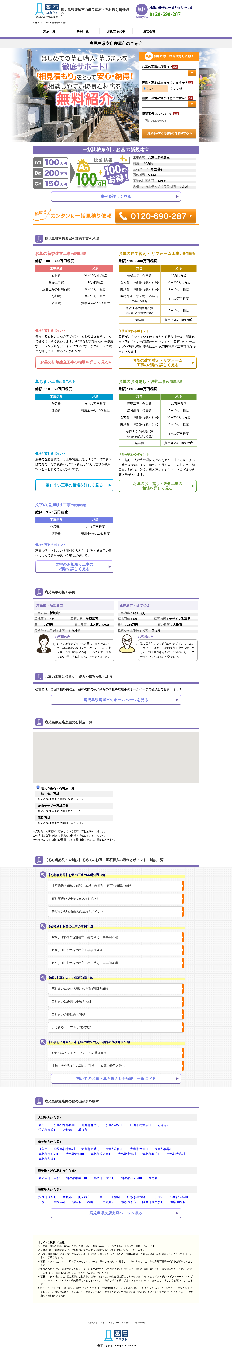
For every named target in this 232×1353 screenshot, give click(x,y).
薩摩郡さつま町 (153, 1202)
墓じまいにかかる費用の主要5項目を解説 (80, 988)
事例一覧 (83, 31)
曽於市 (67, 1130)
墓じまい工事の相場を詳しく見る (74, 485)
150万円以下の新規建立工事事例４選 (77, 950)
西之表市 (154, 1178)
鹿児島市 (60, 1202)
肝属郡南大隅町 (140, 1125)
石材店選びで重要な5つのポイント (75, 898)
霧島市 (76, 1202)
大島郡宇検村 (127, 1154)
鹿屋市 (43, 1125)
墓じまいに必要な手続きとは (71, 1001)
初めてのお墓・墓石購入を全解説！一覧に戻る (116, 1078)
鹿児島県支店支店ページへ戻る (116, 1213)
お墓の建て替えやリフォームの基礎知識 (79, 1053)
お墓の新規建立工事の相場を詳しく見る (74, 362)
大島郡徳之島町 (101, 1154)
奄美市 (43, 1149)
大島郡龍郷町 (75, 1154)
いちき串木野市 (137, 1197)
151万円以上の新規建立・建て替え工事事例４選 (85, 963)
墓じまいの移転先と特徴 (68, 1014)
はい (149, 88)
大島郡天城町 (90, 1149)
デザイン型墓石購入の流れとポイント (78, 911)
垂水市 (82, 1130)
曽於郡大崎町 (47, 1130)
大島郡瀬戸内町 (49, 1154)
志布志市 (164, 1125)
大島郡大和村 (176, 1154)
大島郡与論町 (47, 1159)
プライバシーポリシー (108, 1322)
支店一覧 (49, 31)
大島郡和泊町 (151, 1154)
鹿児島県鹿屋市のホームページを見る (116, 700)
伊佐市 (159, 1197)
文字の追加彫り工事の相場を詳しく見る (74, 566)
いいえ (178, 88)
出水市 (43, 1202)
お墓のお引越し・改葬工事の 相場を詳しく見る (157, 485)
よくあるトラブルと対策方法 (71, 1027)
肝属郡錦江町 (115, 1125)
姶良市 (67, 1197)
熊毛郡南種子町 (76, 1178)
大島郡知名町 (115, 1149)
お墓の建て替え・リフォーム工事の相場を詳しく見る (158, 362)
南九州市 (109, 1202)
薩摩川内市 (177, 1202)
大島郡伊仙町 (139, 1149)
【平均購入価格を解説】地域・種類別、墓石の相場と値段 (91, 886)
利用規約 (91, 1322)
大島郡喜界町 (164, 1149)
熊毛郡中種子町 (104, 1178)
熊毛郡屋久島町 (131, 1178)
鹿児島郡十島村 (64, 1149)
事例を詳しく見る (116, 196)
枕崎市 (91, 1202)
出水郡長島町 (179, 1197)
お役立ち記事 (116, 31)
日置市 (101, 1197)
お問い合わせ (139, 1322)
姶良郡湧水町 (47, 1197)
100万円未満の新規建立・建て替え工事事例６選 (85, 937)
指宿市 (116, 1197)
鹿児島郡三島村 (49, 1178)
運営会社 (149, 31)
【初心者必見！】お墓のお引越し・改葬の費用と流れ (88, 1065)
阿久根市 (84, 1197)
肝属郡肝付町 (90, 1125)
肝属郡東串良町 (64, 1125)
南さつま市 (128, 1202)
